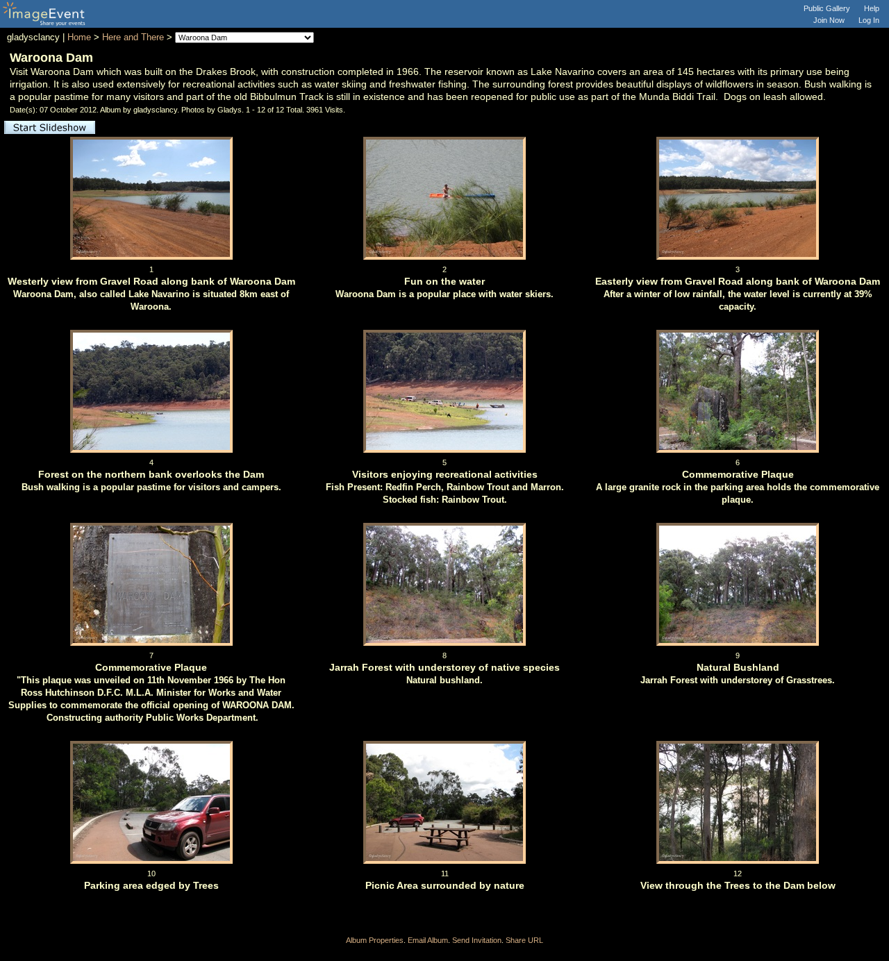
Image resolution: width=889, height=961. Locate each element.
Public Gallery (827, 8)
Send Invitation (476, 940)
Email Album (428, 940)
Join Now (829, 20)
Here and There (133, 37)
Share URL (524, 940)
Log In (868, 20)
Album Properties (375, 940)
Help (871, 8)
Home (79, 37)
